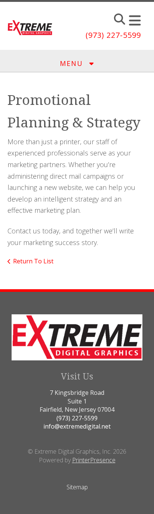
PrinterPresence (94, 460)
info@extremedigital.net (77, 426)
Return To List (33, 261)
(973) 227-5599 (113, 35)
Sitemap (77, 487)
